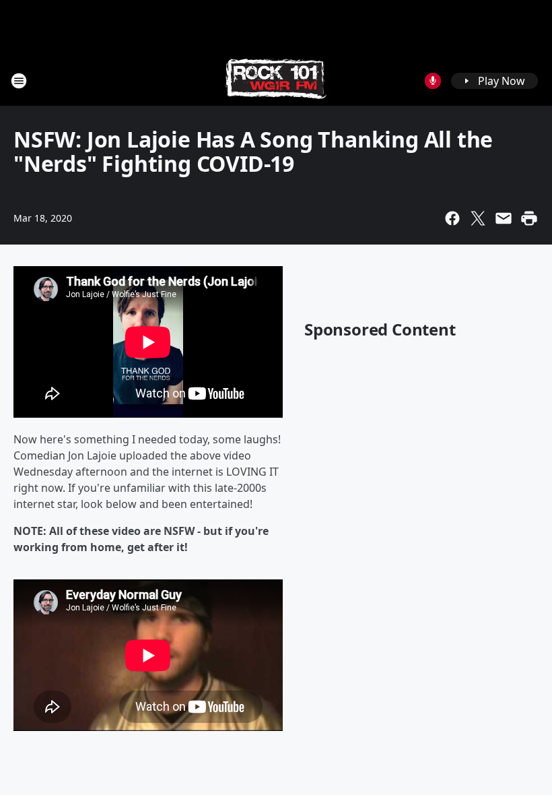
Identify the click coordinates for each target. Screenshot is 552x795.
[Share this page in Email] (503, 218)
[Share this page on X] (478, 218)
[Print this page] (529, 218)
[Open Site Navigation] (19, 81)
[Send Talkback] (433, 81)
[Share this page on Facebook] (452, 218)
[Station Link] (276, 80)
